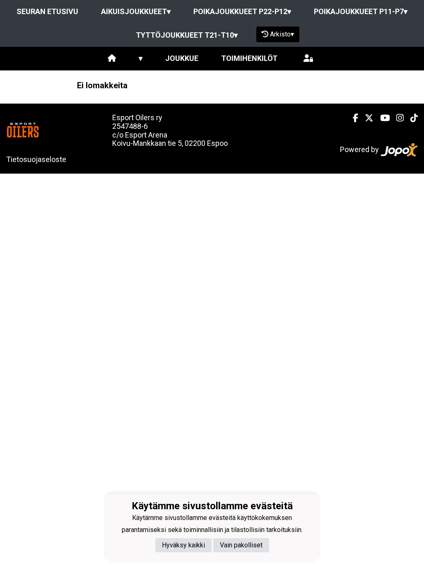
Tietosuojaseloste (36, 159)
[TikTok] (411, 118)
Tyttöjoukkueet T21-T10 (187, 35)
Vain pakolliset (241, 545)
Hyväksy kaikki (183, 545)
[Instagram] (397, 118)
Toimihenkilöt (249, 58)
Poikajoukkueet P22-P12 (242, 11)
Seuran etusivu (47, 11)
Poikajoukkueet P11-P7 (360, 11)
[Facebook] (352, 118)
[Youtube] (381, 118)
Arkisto (282, 34)
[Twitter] (365, 118)
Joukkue (181, 58)
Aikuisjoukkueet (136, 11)
